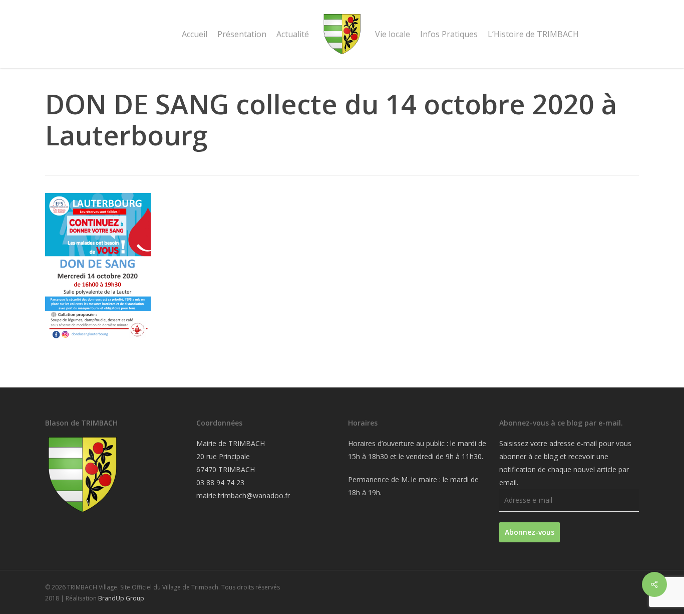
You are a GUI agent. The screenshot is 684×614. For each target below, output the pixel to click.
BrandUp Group (121, 598)
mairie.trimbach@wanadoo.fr (243, 495)
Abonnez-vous (529, 532)
